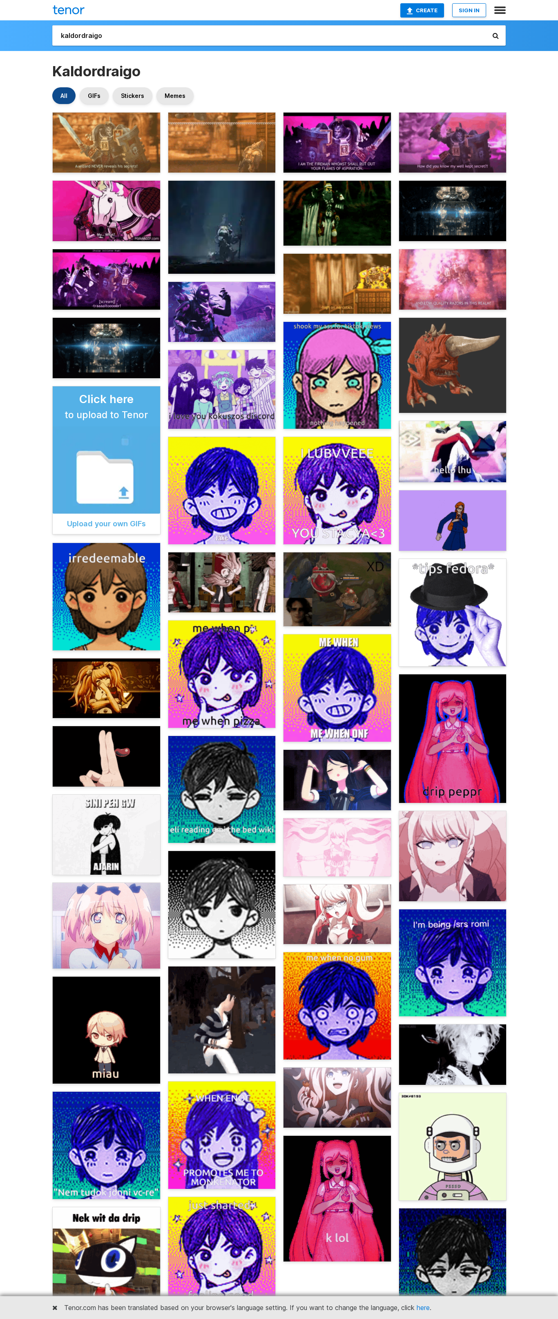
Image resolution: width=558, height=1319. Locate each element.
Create (426, 10)
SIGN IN (469, 10)
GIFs (94, 95)
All (63, 95)
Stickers (132, 95)
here (423, 1307)
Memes (175, 95)
